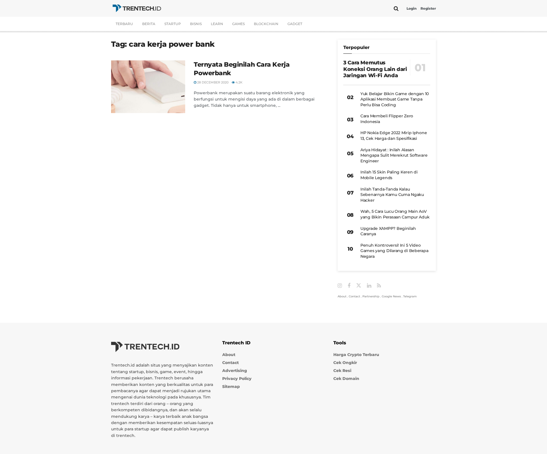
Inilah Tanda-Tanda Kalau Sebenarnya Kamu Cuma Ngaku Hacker (392, 195)
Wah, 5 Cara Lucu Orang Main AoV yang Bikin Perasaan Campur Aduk (394, 214)
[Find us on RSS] (379, 286)
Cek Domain (346, 378)
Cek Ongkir (345, 362)
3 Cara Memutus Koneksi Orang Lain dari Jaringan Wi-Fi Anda (375, 69)
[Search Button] (396, 8)
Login (412, 8)
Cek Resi (342, 370)
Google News (391, 296)
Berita (148, 24)
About (342, 296)
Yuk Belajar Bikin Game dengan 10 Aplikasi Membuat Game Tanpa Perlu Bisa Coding (394, 99)
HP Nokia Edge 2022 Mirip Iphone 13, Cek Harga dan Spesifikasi (393, 135)
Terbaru (124, 24)
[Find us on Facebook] (349, 286)
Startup (172, 24)
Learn (217, 24)
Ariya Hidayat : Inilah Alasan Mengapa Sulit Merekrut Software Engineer (393, 155)
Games (238, 24)
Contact (354, 296)
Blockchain (266, 24)
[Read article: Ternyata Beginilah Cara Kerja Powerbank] (148, 86)
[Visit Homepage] (136, 8)
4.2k (238, 82)
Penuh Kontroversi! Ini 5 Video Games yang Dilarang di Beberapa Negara (394, 251)
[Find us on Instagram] (340, 286)
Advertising (234, 370)
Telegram (410, 296)
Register (428, 8)
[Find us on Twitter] (358, 285)
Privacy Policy (237, 378)
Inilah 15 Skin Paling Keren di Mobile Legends (389, 174)
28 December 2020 (212, 82)
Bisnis (196, 24)
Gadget (294, 24)
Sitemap (231, 386)
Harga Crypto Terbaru (356, 354)
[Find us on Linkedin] (369, 286)
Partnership (370, 296)
